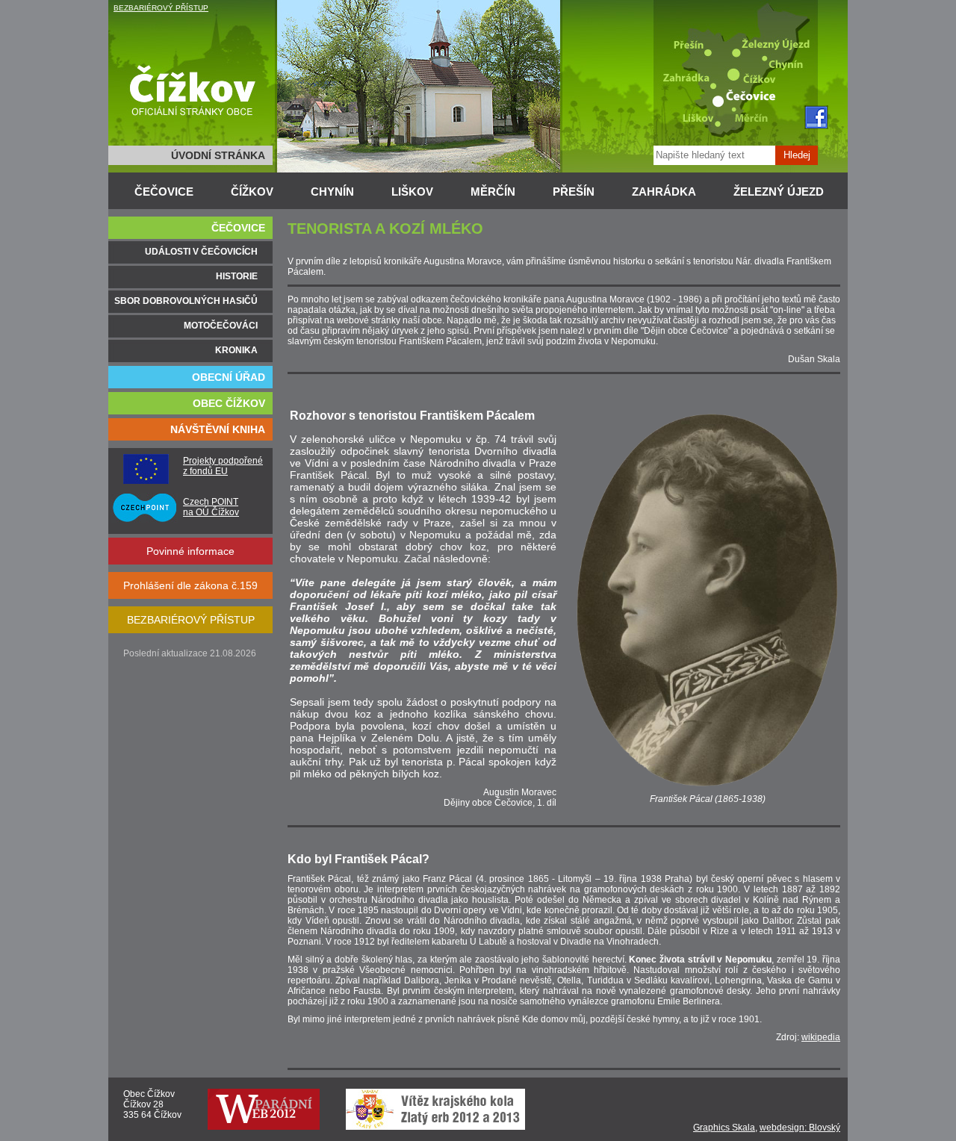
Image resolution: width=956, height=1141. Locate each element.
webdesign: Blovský (800, 1127)
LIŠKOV (412, 191)
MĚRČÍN (493, 191)
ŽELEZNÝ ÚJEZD (778, 191)
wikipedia (820, 1037)
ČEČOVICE (163, 191)
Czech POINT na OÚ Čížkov (211, 507)
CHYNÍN (332, 191)
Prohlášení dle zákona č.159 (190, 585)
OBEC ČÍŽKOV (229, 403)
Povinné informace (190, 551)
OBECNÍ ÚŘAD (228, 377)
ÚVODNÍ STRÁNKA (218, 155)
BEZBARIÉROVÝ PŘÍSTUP (161, 8)
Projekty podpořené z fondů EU (223, 466)
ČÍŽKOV (252, 191)
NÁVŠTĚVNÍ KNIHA (217, 429)
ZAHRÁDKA (664, 191)
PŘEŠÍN (574, 191)
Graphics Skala (724, 1127)
